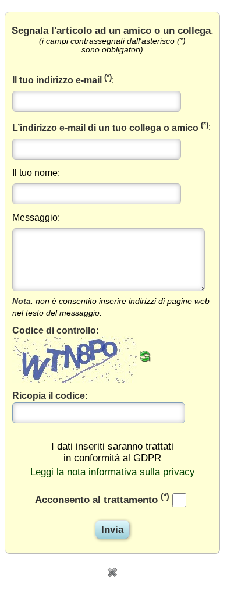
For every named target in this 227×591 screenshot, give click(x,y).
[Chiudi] (112, 571)
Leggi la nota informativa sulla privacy (112, 471)
